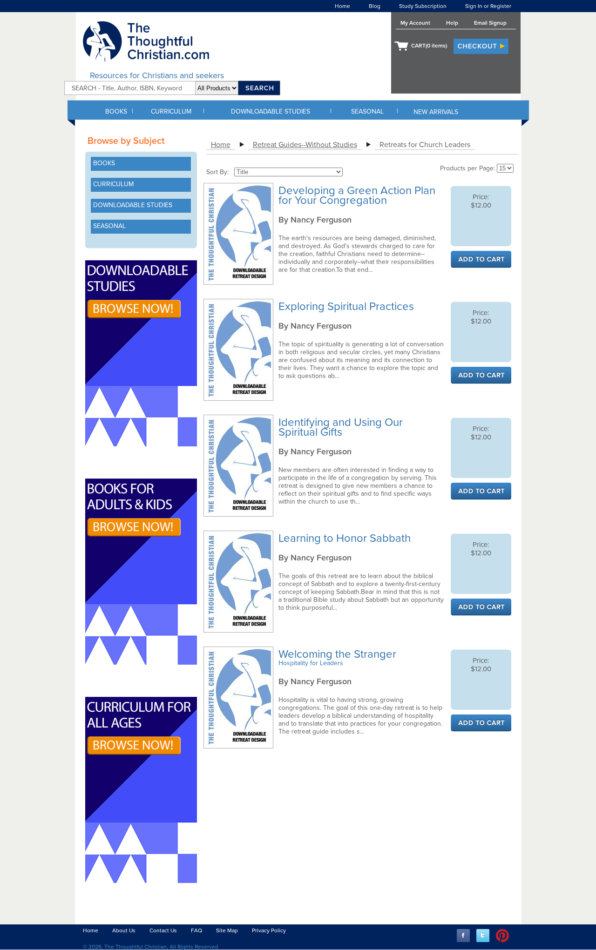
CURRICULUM (171, 111)
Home (342, 6)
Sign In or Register (488, 6)
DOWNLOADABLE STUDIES (270, 111)
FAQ (196, 930)
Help (452, 23)
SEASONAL (367, 111)
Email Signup (490, 23)
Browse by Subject (126, 141)
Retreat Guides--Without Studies (305, 144)
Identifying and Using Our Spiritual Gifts (340, 427)
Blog (374, 6)
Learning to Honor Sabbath (345, 538)
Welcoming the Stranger (338, 654)
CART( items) (429, 45)
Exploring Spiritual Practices (347, 306)
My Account (415, 23)
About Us (123, 930)
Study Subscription (423, 6)
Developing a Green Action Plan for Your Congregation (356, 195)
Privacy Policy (269, 930)
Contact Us (163, 930)
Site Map (227, 930)
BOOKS (116, 111)
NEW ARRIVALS (435, 112)
